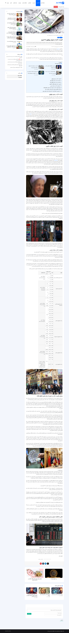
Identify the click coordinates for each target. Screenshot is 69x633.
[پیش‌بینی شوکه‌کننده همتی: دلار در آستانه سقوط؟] (58, 67)
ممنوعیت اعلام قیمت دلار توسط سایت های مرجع (51, 91)
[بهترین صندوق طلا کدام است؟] (19, 43)
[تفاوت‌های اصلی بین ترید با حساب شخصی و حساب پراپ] (58, 73)
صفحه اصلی (43, 2)
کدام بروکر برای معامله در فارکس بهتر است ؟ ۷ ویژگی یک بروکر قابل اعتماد (32, 72)
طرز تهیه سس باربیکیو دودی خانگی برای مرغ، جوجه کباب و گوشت (11, 19)
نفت (30, 114)
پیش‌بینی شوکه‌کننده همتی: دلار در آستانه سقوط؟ (50, 66)
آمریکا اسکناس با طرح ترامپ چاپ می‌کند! (45, 595)
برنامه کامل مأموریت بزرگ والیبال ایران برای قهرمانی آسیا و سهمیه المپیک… (11, 33)
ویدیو (8, 2)
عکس (11, 2)
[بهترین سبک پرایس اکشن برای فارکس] (56, 590)
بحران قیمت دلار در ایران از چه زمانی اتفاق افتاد (52, 87)
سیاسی (34, 2)
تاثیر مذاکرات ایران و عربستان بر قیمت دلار (53, 89)
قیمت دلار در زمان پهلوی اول (55, 80)
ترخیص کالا (20, 77)
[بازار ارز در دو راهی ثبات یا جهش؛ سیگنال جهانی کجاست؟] (41, 67)
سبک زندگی (15, 2)
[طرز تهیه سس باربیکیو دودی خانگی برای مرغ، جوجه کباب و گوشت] (19, 19)
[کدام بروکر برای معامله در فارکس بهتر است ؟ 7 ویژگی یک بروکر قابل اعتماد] (41, 73)
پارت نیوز (58, 48)
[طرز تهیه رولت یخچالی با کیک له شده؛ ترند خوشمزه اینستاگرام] (19, 38)
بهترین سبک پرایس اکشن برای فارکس (57, 594)
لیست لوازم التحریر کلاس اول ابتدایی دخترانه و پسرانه (11, 14)
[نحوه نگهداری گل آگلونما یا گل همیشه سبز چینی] (19, 24)
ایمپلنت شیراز (20, 75)
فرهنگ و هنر (25, 2)
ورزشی (20, 2)
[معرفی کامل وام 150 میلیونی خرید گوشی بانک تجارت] (19, 29)
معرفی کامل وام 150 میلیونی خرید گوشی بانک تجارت (11, 28)
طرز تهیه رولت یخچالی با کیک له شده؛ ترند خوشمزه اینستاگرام (11, 37)
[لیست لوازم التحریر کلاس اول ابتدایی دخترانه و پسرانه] (19, 15)
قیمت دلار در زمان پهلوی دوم (55, 82)
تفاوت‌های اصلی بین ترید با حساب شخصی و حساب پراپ (50, 72)
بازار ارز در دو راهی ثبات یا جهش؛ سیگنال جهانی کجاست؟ (33, 66)
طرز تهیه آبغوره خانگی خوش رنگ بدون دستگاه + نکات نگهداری (11, 46)
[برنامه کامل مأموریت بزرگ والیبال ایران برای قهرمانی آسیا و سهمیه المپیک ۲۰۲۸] (19, 33)
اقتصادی (38, 2)
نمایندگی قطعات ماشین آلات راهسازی (15, 67)
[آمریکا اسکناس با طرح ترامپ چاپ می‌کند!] (44, 590)
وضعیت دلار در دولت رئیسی (55, 86)
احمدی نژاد (55, 160)
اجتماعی (30, 2)
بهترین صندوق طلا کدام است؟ (11, 41)
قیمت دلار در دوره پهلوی (56, 79)
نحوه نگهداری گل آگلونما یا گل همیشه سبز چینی (11, 23)
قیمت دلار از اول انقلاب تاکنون (55, 84)
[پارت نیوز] (60, 3)
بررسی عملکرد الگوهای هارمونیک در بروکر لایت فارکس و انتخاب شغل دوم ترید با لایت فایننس (32, 595)
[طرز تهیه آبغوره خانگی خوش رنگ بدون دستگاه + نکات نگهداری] (19, 47)
